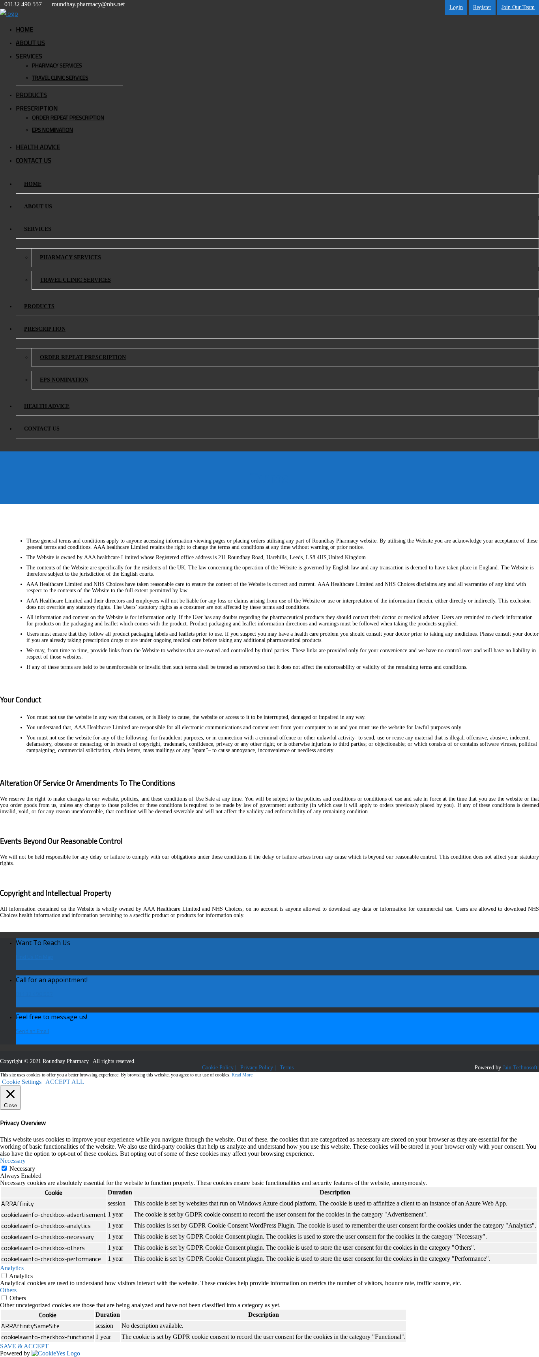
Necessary (22, 1168)
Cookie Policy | (219, 1068)
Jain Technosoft (521, 1068)
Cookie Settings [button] (21, 1081)
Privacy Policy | (258, 1068)
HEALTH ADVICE (38, 147)
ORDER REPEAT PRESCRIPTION (68, 117)
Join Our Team (518, 7)
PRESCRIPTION (45, 329)
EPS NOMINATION (52, 129)
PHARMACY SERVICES (57, 65)
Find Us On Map (34, 957)
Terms (287, 1068)
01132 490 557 (34, 994)
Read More (242, 1075)
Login (456, 7)
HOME (24, 29)
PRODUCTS (31, 94)
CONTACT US (33, 160)
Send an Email (32, 1031)
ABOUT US (30, 42)
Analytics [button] (12, 1268)
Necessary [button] (13, 1160)
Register (482, 7)
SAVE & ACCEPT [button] (24, 1346)
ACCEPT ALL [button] (64, 1081)
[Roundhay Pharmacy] (9, 13)
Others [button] (8, 1290)
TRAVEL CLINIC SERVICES (60, 77)
